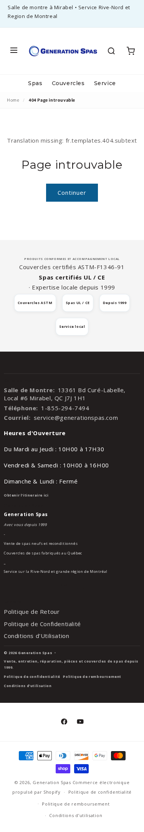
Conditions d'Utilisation (36, 636)
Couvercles (68, 83)
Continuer (72, 192)
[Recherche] (111, 51)
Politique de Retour (32, 611)
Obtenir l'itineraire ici (26, 495)
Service (105, 83)
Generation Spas (52, 782)
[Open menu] (14, 51)
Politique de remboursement (92, 676)
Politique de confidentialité (32, 676)
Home (13, 100)
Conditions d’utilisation (27, 685)
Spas (35, 83)
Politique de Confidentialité (42, 624)
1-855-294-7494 (65, 408)
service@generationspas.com (76, 417)
